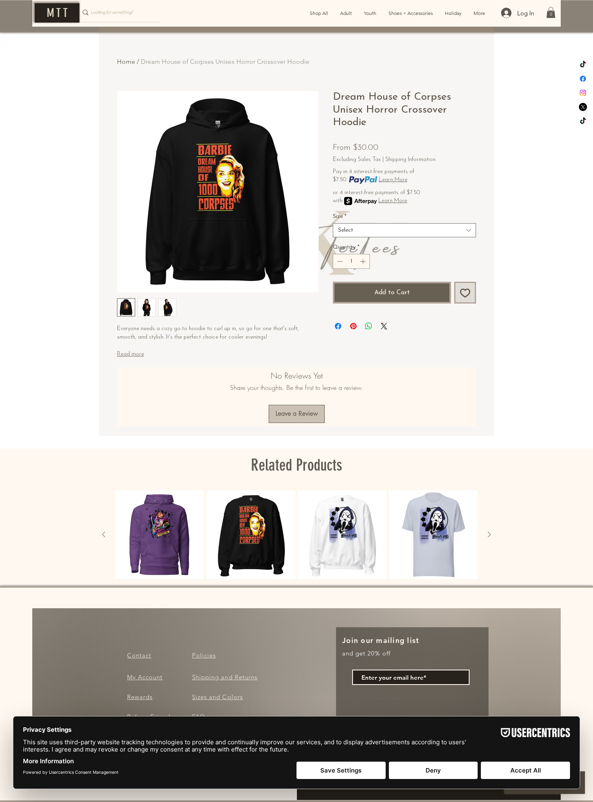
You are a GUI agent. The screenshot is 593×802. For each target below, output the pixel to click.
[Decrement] (339, 261)
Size (340, 217)
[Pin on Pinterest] (353, 326)
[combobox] (404, 230)
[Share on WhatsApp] (369, 326)
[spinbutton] (351, 261)
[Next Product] (489, 534)
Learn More (393, 180)
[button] (550, 12)
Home (126, 61)
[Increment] (364, 261)
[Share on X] (384, 326)
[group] (296, 535)
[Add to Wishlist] (465, 293)
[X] (583, 107)
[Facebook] (583, 79)
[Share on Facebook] (338, 326)
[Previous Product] (104, 534)
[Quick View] (159, 534)
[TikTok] (583, 65)
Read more (130, 354)
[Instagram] (583, 93)
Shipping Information (410, 160)
